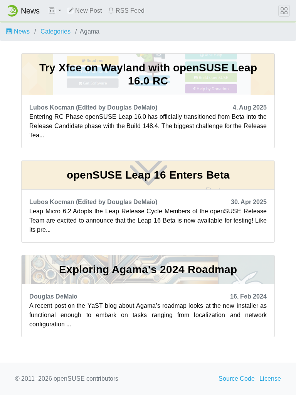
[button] (55, 11)
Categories (55, 31)
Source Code (237, 378)
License (270, 378)
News (21, 31)
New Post (88, 10)
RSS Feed (129, 10)
